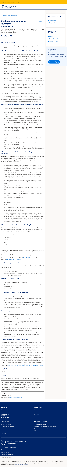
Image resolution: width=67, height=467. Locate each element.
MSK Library (37, 431)
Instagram (1, 417)
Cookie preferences (6, 450)
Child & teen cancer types (7, 426)
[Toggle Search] (60, 7)
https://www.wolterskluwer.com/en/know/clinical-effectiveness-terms (25, 365)
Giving (36, 414)
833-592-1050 (16, 2)
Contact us (4, 409)
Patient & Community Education (10, 15)
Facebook (3, 417)
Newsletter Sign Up (54, 62)
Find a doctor (4, 433)
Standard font (52, 20)
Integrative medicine (6, 428)
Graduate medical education (41, 428)
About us (36, 409)
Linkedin (8, 417)
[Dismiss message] (65, 2)
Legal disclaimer (5, 452)
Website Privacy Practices (21, 464)
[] (53, 38)
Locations (3, 412)
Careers (36, 412)
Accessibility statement (7, 454)
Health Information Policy (15, 397)
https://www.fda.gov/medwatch (14, 259)
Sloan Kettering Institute (40, 424)
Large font (52, 22)
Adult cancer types (6, 424)
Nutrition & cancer (5, 431)
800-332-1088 (27, 258)
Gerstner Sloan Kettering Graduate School (45, 426)
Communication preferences (8, 447)
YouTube (7, 417)
